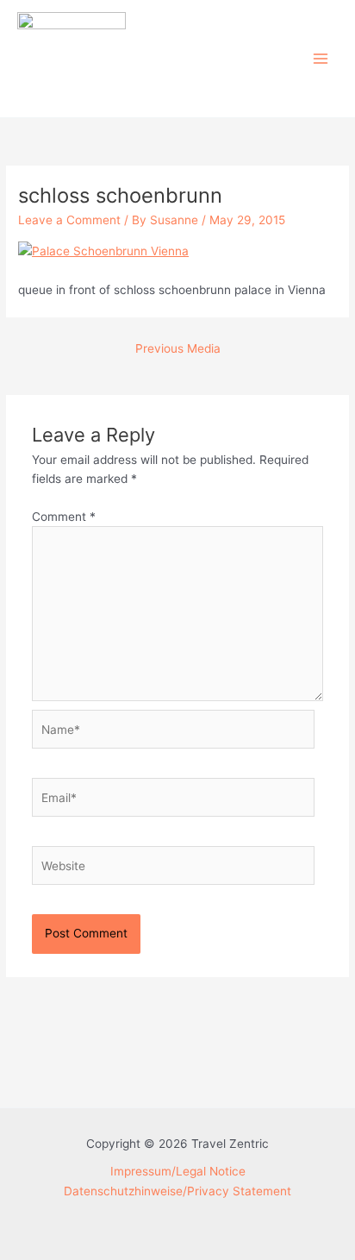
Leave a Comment (69, 220)
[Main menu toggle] (321, 59)
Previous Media (178, 348)
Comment (64, 516)
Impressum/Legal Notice (178, 1171)
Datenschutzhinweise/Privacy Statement (177, 1191)
